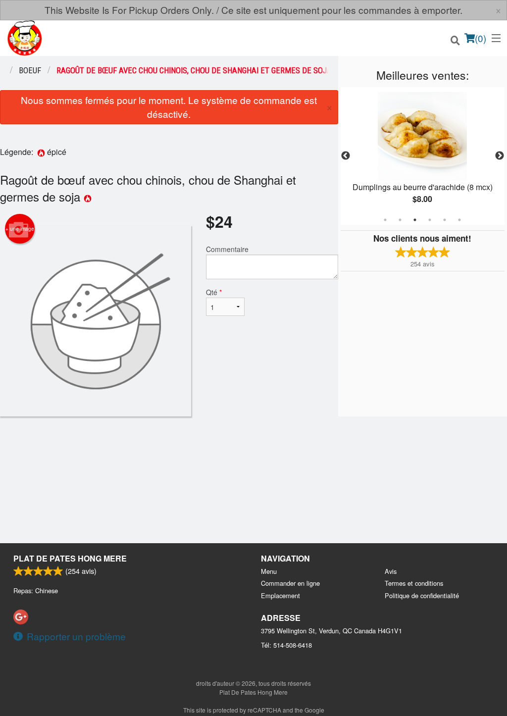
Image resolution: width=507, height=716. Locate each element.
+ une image (19, 228)
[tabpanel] (422, 156)
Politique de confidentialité (422, 595)
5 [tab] (445, 220)
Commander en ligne (290, 583)
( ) (480, 38)
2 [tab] (400, 220)
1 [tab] (385, 220)
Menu (269, 571)
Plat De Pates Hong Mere (70, 558)
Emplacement (280, 595)
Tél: (286, 645)
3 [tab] (415, 220)
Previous (346, 156)
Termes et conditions (414, 583)
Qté (214, 292)
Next (500, 156)
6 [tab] (459, 220)
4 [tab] (430, 220)
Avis (391, 571)
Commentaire (227, 249)
